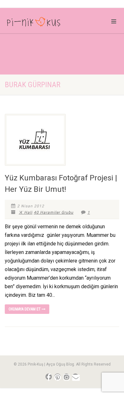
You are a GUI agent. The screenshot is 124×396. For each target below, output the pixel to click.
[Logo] (41, 23)
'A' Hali (25, 212)
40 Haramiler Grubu (53, 212)
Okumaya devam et (25, 309)
